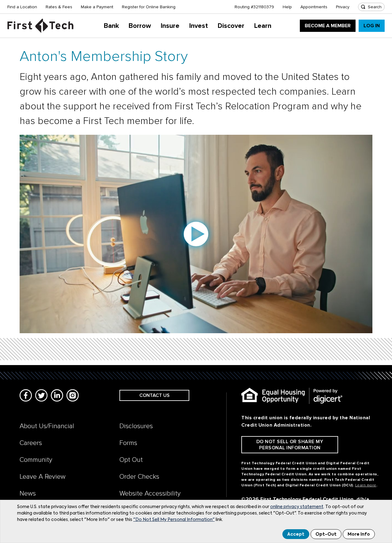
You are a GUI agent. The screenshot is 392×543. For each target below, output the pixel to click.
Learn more (365, 485)
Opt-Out (326, 534)
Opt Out (131, 460)
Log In (372, 26)
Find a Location (22, 6)
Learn (262, 26)
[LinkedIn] (57, 395)
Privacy (342, 6)
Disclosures (136, 426)
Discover (231, 26)
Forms (128, 443)
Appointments (313, 6)
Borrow (140, 26)
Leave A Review (43, 477)
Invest (198, 26)
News (28, 493)
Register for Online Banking (148, 6)
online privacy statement (296, 507)
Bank (111, 26)
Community (36, 460)
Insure (170, 26)
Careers (31, 443)
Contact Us (154, 395)
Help (287, 6)
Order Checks (139, 477)
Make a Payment (97, 6)
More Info (359, 534)
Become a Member (328, 26)
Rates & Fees (59, 6)
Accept (295, 534)
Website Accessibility (150, 493)
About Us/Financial (47, 426)
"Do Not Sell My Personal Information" (174, 520)
